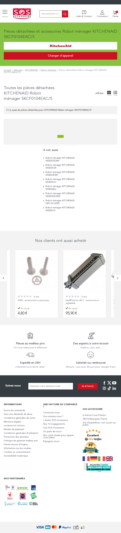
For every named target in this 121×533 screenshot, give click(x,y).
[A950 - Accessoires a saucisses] (36, 271)
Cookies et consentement (17, 452)
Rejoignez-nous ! (51, 441)
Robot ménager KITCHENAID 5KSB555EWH (60, 159)
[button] (3, 278)
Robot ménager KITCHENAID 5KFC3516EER (60, 202)
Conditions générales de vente (19, 418)
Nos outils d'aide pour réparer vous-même (58, 436)
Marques (18, 70)
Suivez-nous (13, 385)
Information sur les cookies (17, 448)
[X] (109, 385)
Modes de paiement (14, 429)
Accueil (7, 70)
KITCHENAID (31, 70)
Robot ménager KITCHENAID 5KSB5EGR (60, 166)
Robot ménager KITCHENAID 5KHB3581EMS (60, 194)
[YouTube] (114, 385)
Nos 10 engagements (54, 424)
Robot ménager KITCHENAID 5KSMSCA (60, 209)
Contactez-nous (51, 413)
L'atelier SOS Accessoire (55, 420)
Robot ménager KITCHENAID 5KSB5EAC (60, 180)
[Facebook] (104, 385)
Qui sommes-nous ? (53, 416)
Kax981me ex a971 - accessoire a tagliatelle (82, 301)
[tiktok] (109, 390)
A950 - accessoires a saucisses (33, 300)
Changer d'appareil (60, 55)
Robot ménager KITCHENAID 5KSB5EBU (60, 187)
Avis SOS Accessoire (53, 428)
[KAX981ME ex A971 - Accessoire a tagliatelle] (84, 271)
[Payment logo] (60, 527)
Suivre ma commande (14, 410)
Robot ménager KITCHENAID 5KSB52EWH (60, 173)
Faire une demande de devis (18, 414)
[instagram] (104, 390)
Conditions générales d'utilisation (21, 433)
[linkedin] (114, 390)
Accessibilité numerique (16, 456)
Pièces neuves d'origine (16, 444)
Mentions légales (12, 422)
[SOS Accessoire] (22, 13)
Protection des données (16, 437)
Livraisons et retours (14, 426)
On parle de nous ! (52, 431)
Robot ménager (48, 70)
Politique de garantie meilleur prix (21, 441)
